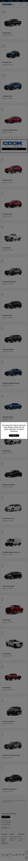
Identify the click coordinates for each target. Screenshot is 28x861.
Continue (14, 435)
